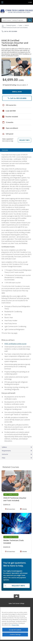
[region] (15, 623)
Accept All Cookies (15, 630)
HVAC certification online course (15, 344)
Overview (5, 150)
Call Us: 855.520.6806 (9, 31)
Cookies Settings (15, 634)
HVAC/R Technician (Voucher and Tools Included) (14, 499)
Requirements (6, 451)
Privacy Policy (15, 625)
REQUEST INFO (24, 140)
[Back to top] (16, 603)
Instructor (5, 454)
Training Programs (11, 25)
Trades (20, 25)
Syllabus (4, 447)
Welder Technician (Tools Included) (13, 541)
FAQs (3, 458)
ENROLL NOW (17, 92)
